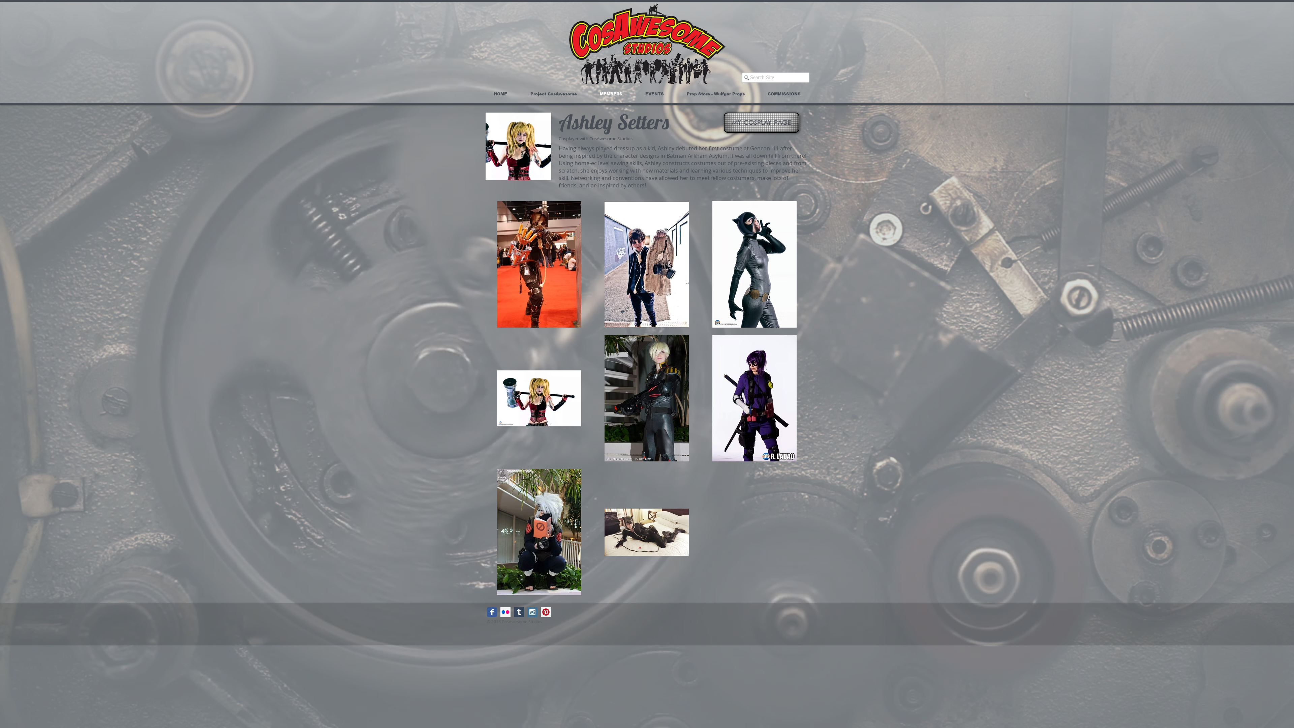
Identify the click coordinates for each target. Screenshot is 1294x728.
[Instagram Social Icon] (532, 612)
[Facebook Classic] (492, 612)
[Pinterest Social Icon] (546, 612)
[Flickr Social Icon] (505, 612)
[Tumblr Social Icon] (519, 612)
